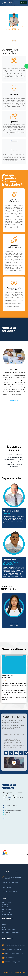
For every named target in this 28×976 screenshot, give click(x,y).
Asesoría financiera (7, 909)
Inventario (5, 907)
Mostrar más (14, 396)
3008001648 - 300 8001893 (10, 883)
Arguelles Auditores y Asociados (14, 953)
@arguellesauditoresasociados (13, 949)
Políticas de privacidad (8, 929)
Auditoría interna (7, 914)
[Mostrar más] (14, 364)
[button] (2, 439)
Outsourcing (6, 912)
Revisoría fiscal (6, 902)
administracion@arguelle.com (11, 932)
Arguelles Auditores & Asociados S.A (14, 945)
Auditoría (5, 904)
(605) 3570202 (7, 887)
